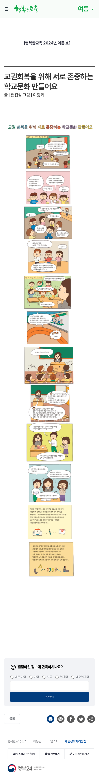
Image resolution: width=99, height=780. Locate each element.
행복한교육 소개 (17, 741)
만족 (36, 677)
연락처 (54, 741)
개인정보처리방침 (75, 741)
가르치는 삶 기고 (81, 753)
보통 (49, 677)
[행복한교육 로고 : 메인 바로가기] (27, 9)
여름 (84, 8)
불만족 (64, 677)
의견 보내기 (53, 753)
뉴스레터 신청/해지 (25, 753)
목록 (12, 719)
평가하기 (49, 696)
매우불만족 (82, 677)
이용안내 (38, 741)
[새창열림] (50, 719)
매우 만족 (20, 677)
